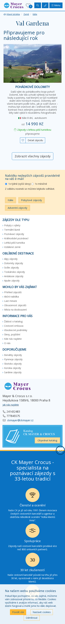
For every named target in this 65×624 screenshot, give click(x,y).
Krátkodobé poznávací (16, 238)
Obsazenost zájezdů (15, 305)
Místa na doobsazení (15, 309)
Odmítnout (32, 617)
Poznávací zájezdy (14, 234)
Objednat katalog (47, 440)
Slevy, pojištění (12, 334)
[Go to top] (60, 450)
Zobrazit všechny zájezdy (32, 156)
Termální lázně (12, 229)
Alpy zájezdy (11, 258)
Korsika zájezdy (12, 368)
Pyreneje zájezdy (13, 359)
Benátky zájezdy (13, 355)
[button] (13, 5)
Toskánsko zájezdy (14, 271)
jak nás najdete (10, 404)
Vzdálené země (12, 247)
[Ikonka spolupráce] (33, 531)
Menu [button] (57, 5)
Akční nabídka (11, 296)
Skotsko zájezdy (13, 363)
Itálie (10, 200)
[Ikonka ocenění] (33, 496)
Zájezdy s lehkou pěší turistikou (34, 129)
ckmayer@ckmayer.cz (20, 420)
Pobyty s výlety (12, 225)
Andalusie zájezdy (13, 276)
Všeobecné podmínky (15, 330)
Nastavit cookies (42, 612)
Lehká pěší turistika (14, 242)
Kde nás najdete (13, 338)
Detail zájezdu (35, 140)
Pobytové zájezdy (31, 200)
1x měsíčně (41, 183)
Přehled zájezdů (13, 292)
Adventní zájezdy (17, 207)
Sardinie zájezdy (13, 372)
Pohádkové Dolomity (32, 87)
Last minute (10, 300)
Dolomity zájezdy (13, 263)
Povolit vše (18, 612)
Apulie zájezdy (12, 280)
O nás (7, 343)
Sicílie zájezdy (11, 267)
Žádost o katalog (13, 321)
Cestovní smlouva (13, 325)
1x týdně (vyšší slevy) (19, 183)
